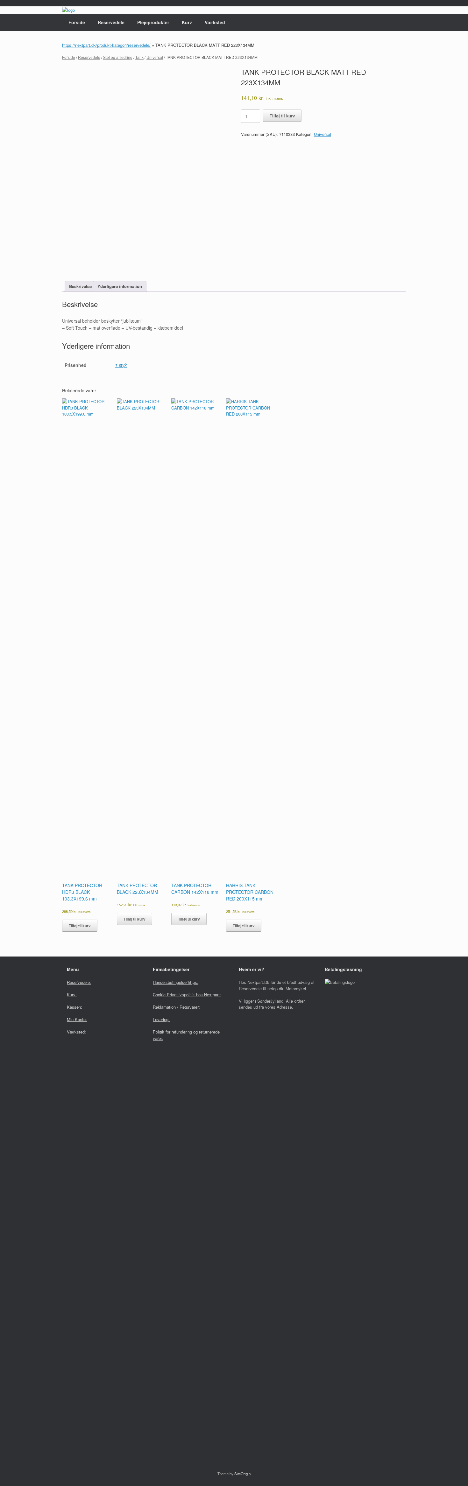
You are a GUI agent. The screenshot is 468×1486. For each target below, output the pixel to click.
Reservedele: (79, 982)
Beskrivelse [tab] (80, 286)
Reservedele (111, 22)
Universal (154, 57)
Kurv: (72, 995)
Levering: (161, 1019)
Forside (76, 22)
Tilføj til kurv (282, 116)
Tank (139, 57)
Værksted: (76, 1032)
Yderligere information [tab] (119, 286)
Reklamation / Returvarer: (176, 1007)
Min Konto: (77, 1019)
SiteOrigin (242, 1473)
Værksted (215, 22)
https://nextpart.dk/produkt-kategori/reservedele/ (106, 45)
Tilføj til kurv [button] (80, 926)
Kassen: (74, 1007)
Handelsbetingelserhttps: (175, 982)
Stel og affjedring (117, 57)
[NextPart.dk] (68, 10)
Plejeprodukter (153, 22)
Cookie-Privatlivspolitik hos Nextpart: (187, 995)
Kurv (187, 22)
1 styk (121, 365)
